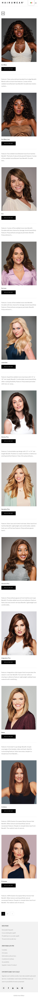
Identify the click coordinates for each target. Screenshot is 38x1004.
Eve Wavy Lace (5, 139)
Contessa (4, 807)
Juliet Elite (4, 362)
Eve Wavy (4, 65)
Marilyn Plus (5, 437)
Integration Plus (6, 658)
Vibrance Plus (5, 583)
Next (12, 914)
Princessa (4, 881)
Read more (8, 69)
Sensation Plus (5, 509)
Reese (3, 732)
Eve (2, 213)
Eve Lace (3, 288)
